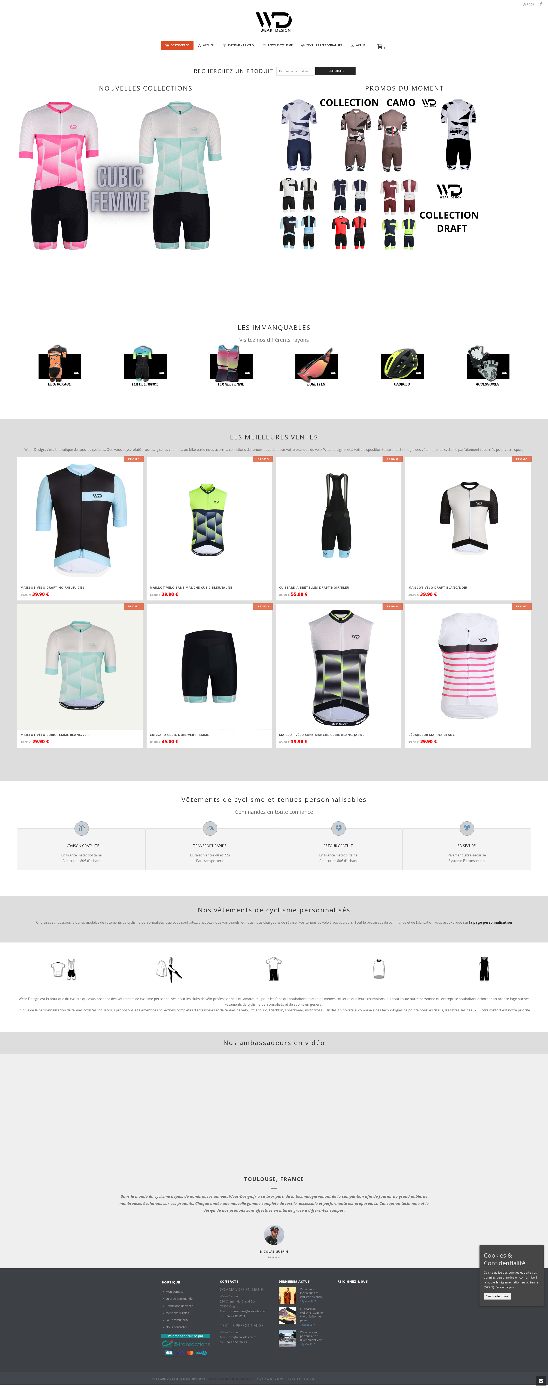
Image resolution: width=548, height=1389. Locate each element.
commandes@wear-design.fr (248, 1311)
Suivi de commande (179, 1299)
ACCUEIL (208, 45)
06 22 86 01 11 (236, 1316)
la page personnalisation (490, 922)
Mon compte (174, 1291)
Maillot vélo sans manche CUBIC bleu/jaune (191, 587)
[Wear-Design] (274, 23)
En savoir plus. (505, 1287)
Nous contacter (176, 1327)
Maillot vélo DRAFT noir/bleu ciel (53, 587)
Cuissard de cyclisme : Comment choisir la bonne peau (312, 1314)
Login (530, 4)
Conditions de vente (179, 1306)
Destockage (180, 45)
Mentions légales (177, 1313)
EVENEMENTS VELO (241, 45)
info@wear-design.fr (242, 1337)
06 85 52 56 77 (236, 1342)
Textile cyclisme (280, 45)
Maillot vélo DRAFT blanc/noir (437, 587)
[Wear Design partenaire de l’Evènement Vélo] (287, 1338)
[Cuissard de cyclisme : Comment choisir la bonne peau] (287, 1315)
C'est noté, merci (497, 1296)
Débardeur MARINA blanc (431, 735)
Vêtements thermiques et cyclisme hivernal (311, 1293)
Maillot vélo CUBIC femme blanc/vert (56, 735)
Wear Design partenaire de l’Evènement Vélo (311, 1336)
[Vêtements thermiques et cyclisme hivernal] (287, 1295)
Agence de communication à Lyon (231, 1378)
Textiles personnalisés (324, 45)
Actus (360, 45)
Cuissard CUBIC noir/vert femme (179, 735)
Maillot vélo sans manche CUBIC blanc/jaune (321, 735)
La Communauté (177, 1320)
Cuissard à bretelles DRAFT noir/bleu (314, 587)
